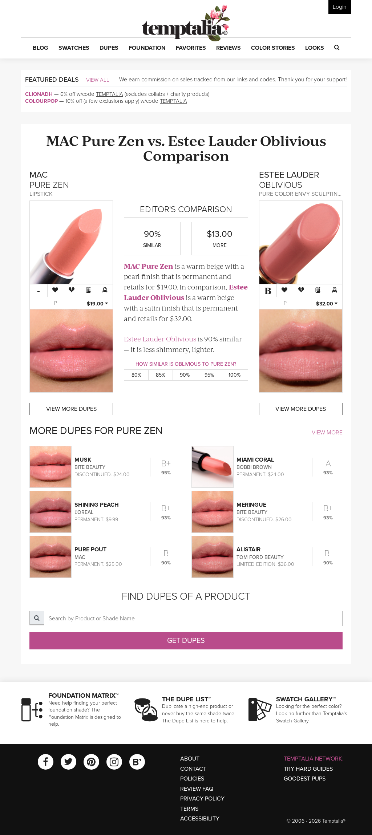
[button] (40, 48)
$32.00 (325, 304)
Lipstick (41, 194)
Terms (189, 808)
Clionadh (39, 94)
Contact (193, 769)
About (189, 758)
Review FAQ (196, 789)
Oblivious (293, 140)
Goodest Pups (305, 778)
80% (136, 375)
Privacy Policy (202, 798)
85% (160, 375)
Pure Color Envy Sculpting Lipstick (312, 194)
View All (97, 80)
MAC (62, 140)
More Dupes (71, 409)
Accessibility (199, 818)
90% (185, 375)
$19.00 (96, 304)
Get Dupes (186, 640)
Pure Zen (113, 140)
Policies (192, 778)
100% (234, 375)
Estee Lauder (212, 140)
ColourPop (41, 101)
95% (209, 375)
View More (327, 432)
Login (340, 7)
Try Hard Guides (308, 769)
